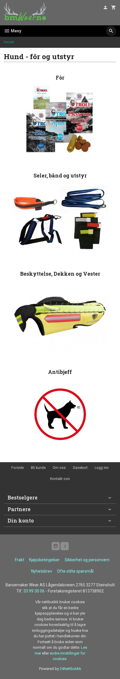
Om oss (59, 468)
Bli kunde (38, 468)
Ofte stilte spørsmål (75, 571)
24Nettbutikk (70, 668)
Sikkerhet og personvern (87, 559)
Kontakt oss (60, 479)
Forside (9, 42)
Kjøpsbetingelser (44, 559)
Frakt (19, 559)
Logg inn (102, 468)
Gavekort (80, 468)
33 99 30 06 (34, 591)
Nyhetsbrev (41, 571)
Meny (15, 31)
